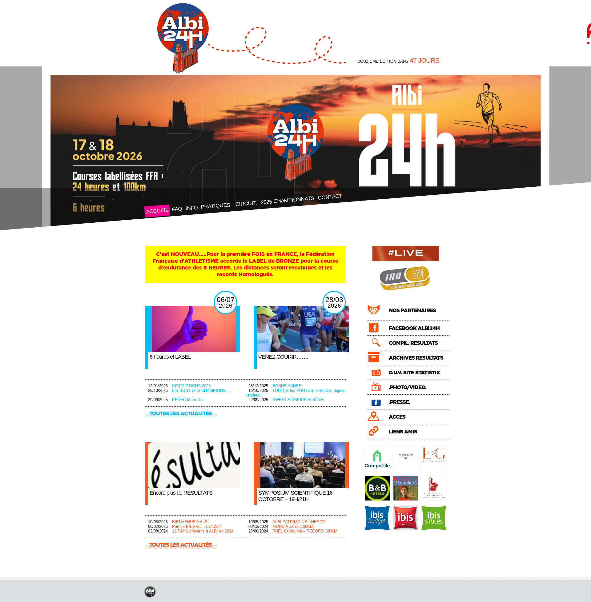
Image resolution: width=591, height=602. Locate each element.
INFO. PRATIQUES (207, 207)
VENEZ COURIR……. (283, 357)
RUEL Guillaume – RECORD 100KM (304, 531)
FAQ (176, 209)
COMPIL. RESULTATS (413, 343)
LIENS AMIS (403, 431)
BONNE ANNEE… (288, 386)
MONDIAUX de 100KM (292, 526)
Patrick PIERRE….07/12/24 (197, 526)
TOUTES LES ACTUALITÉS (180, 413)
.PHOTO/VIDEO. (407, 387)
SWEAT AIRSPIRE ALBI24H (298, 399)
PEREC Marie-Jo (187, 399)
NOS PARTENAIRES (412, 310)
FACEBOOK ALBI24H (414, 328)
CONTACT (329, 197)
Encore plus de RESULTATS (181, 493)
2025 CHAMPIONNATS (287, 200)
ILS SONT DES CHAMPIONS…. (201, 390)
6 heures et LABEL (170, 357)
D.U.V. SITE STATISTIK (414, 372)
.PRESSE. (399, 402)
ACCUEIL (157, 211)
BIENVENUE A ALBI (190, 522)
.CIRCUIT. (245, 204)
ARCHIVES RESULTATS (416, 358)
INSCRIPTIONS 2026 (191, 386)
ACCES (397, 417)
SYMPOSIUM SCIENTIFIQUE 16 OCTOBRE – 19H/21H (295, 496)
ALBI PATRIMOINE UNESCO (298, 522)
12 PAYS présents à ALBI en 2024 (202, 531)
